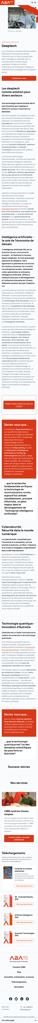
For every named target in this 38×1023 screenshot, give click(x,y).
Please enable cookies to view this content (19, 404)
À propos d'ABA (19, 967)
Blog (19, 972)
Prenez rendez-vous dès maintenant (19, 838)
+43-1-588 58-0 (28, 1007)
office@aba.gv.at (25, 1009)
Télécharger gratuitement (24, 886)
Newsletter (19, 987)
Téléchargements (19, 982)
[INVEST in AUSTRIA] (19, 959)
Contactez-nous (19, 78)
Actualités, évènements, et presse (19, 977)
